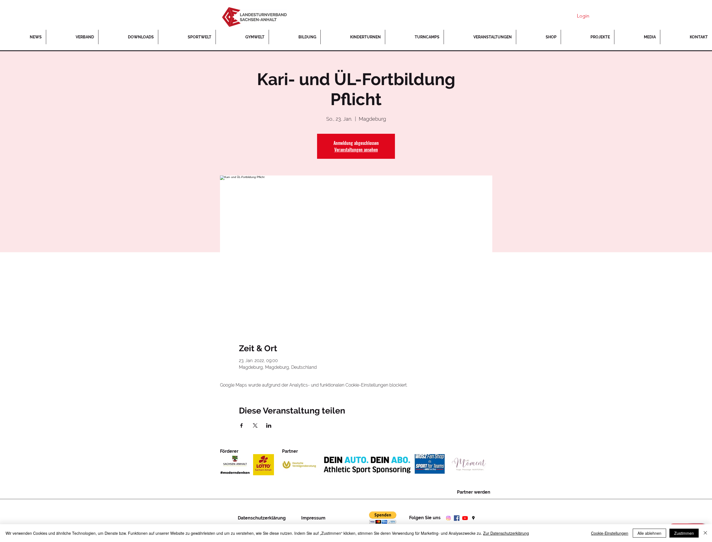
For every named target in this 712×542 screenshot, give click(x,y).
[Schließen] (705, 533)
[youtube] (465, 518)
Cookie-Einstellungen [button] (609, 533)
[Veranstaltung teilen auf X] (255, 425)
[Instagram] (448, 518)
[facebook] (456, 518)
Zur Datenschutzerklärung (506, 533)
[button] (587, 37)
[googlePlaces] (473, 518)
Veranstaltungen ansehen (356, 149)
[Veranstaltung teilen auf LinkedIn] (268, 425)
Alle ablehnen (649, 533)
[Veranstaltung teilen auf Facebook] (241, 425)
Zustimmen (684, 533)
